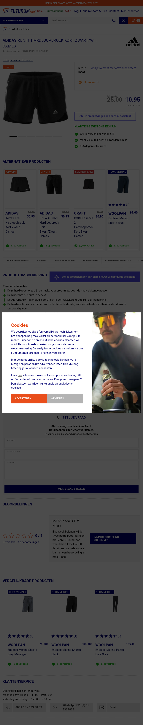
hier (20, 375)
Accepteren (23, 398)
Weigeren (57, 398)
